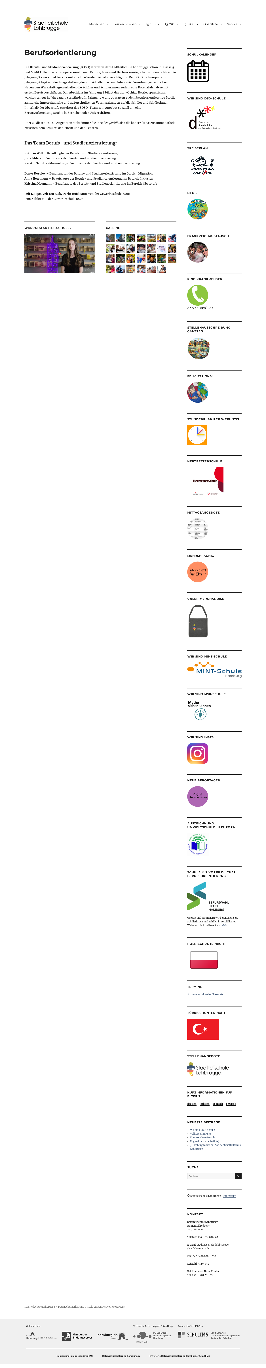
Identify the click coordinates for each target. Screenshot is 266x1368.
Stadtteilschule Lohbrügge (39, 1306)
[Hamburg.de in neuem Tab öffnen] (113, 1336)
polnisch (218, 1103)
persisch (231, 1103)
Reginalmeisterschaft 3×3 (204, 1141)
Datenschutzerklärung (71, 1306)
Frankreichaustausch (202, 1137)
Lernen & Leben (125, 24)
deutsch (192, 1103)
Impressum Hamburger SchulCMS (74, 1356)
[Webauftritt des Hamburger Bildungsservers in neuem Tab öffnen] (77, 1336)
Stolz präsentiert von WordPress (106, 1306)
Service (232, 24)
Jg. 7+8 (169, 24)
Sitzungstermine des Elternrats (205, 994)
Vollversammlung (200, 1133)
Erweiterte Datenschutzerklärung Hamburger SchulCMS (179, 1356)
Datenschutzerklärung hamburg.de (121, 1356)
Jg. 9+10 (188, 24)
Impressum (229, 1195)
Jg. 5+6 (150, 24)
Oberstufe (210, 24)
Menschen (97, 24)
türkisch (205, 1103)
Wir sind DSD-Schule (202, 1129)
